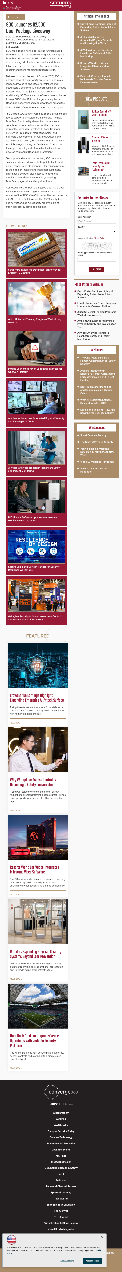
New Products (96, 99)
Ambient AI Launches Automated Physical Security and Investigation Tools (96, 40)
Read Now (15, 723)
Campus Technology (61, 1137)
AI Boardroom (61, 1112)
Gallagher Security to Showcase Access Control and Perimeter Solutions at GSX (34, 618)
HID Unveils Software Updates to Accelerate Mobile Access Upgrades (32, 519)
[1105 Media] (61, 1104)
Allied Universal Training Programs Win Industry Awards (96, 313)
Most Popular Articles (89, 284)
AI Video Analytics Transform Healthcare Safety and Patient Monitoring (96, 53)
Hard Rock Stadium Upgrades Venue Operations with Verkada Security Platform (34, 1041)
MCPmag (61, 1155)
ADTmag (61, 1119)
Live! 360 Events (61, 1149)
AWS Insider (61, 1125)
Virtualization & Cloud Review (61, 1223)
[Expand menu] (118, 4)
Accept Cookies (92, 1261)
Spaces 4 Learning (61, 1192)
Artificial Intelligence (97, 16)
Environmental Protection (61, 1143)
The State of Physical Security (96, 442)
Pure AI (61, 1174)
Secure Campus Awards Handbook (93, 470)
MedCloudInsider (61, 1162)
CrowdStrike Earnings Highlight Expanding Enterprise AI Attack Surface (37, 698)
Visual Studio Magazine (61, 1229)
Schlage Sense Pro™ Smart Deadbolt (102, 113)
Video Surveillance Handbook (97, 461)
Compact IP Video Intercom (100, 139)
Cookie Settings (67, 1261)
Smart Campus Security (93, 435)
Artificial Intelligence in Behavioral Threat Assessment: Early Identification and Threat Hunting (97, 375)
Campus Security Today (61, 1131)
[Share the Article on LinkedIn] (12, 17)
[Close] (101, 1236)
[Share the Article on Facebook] (8, 17)
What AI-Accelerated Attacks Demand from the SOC (96, 401)
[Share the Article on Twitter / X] (17, 17)
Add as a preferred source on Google (13, 8)
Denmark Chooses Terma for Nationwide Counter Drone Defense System (96, 79)
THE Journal (61, 1217)
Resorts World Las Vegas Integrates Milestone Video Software (34, 870)
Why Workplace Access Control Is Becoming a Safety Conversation (33, 782)
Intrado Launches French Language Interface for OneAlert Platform (97, 305)
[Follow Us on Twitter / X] (8, 3)
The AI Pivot (61, 1211)
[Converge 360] (61, 1092)
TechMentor (61, 1198)
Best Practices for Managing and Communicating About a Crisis (96, 390)
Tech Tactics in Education (61, 1204)
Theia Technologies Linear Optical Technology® (101, 166)
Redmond (61, 1180)
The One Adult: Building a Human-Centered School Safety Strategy (98, 361)
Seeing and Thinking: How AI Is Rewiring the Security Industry (97, 411)
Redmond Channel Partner (61, 1186)
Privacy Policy (99, 238)
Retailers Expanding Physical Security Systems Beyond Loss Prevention (35, 954)
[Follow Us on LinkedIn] (5, 3)
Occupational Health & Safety (61, 1168)
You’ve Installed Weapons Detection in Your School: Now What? (97, 452)
